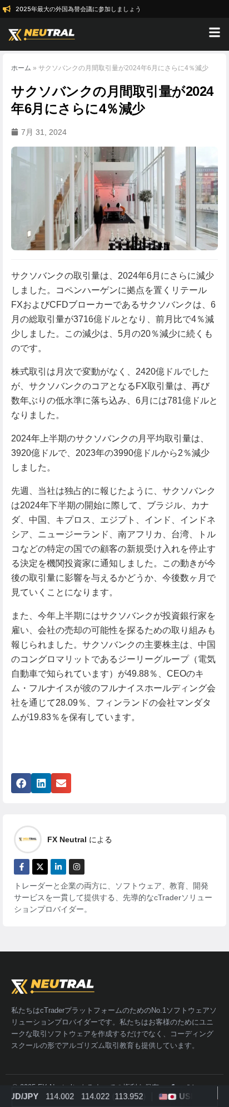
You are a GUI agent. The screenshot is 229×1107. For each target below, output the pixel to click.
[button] (21, 783)
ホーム (21, 68)
